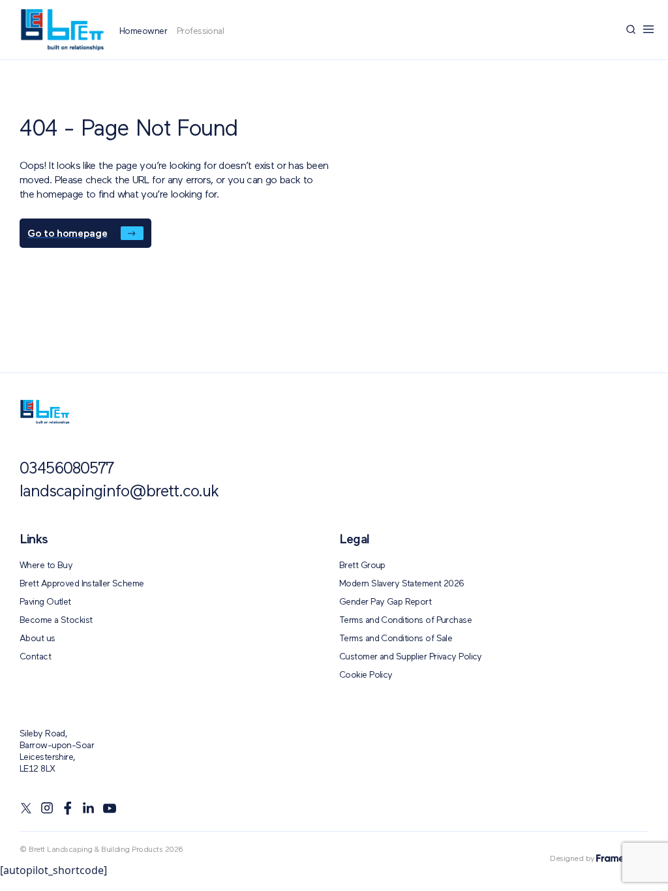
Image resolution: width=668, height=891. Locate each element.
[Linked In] (88, 808)
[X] (26, 808)
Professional (200, 31)
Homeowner (143, 31)
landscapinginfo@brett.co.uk (119, 492)
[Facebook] (67, 808)
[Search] (630, 29)
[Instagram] (46, 808)
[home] (45, 412)
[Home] (62, 30)
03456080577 (67, 469)
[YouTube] (109, 808)
